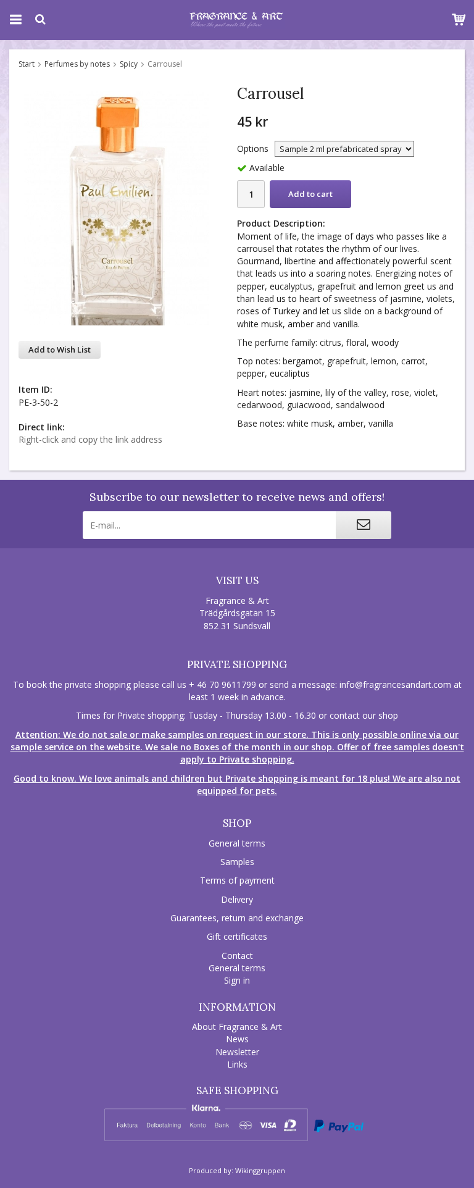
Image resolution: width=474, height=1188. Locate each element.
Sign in (237, 980)
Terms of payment (237, 880)
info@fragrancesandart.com (395, 684)
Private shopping (237, 664)
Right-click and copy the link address (90, 439)
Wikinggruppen (260, 1170)
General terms (237, 843)
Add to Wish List (59, 349)
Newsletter (237, 1052)
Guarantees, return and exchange (237, 918)
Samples (237, 862)
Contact (237, 955)
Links (237, 1064)
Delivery (237, 899)
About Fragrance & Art (237, 1026)
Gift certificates (237, 936)
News (237, 1039)
